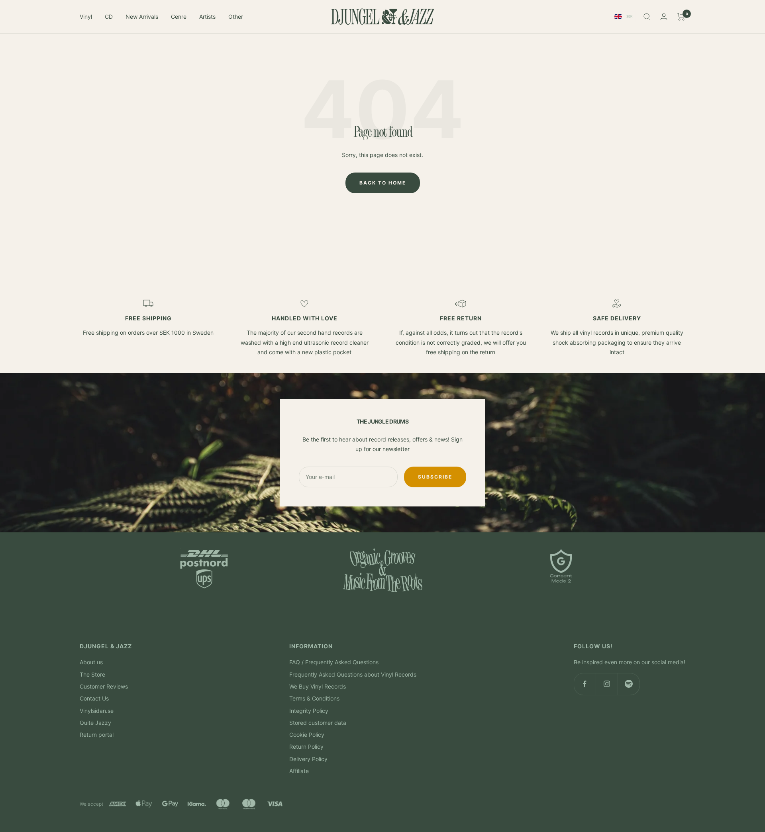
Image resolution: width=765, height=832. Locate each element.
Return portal (97, 734)
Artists (207, 16)
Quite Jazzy (95, 722)
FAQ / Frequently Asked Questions (334, 662)
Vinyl (86, 16)
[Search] (647, 16)
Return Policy (306, 746)
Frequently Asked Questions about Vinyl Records (352, 674)
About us (91, 662)
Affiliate (299, 770)
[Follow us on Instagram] (607, 684)
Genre (178, 16)
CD (109, 16)
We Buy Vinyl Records (317, 686)
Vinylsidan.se (97, 710)
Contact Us (94, 698)
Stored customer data (317, 722)
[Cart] (681, 17)
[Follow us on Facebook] (585, 684)
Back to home (382, 183)
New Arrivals (142, 16)
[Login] (663, 16)
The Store (92, 674)
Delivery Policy (308, 758)
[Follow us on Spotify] (628, 684)
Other (235, 16)
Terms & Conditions (314, 698)
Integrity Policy (308, 710)
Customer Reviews (104, 686)
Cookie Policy (306, 734)
